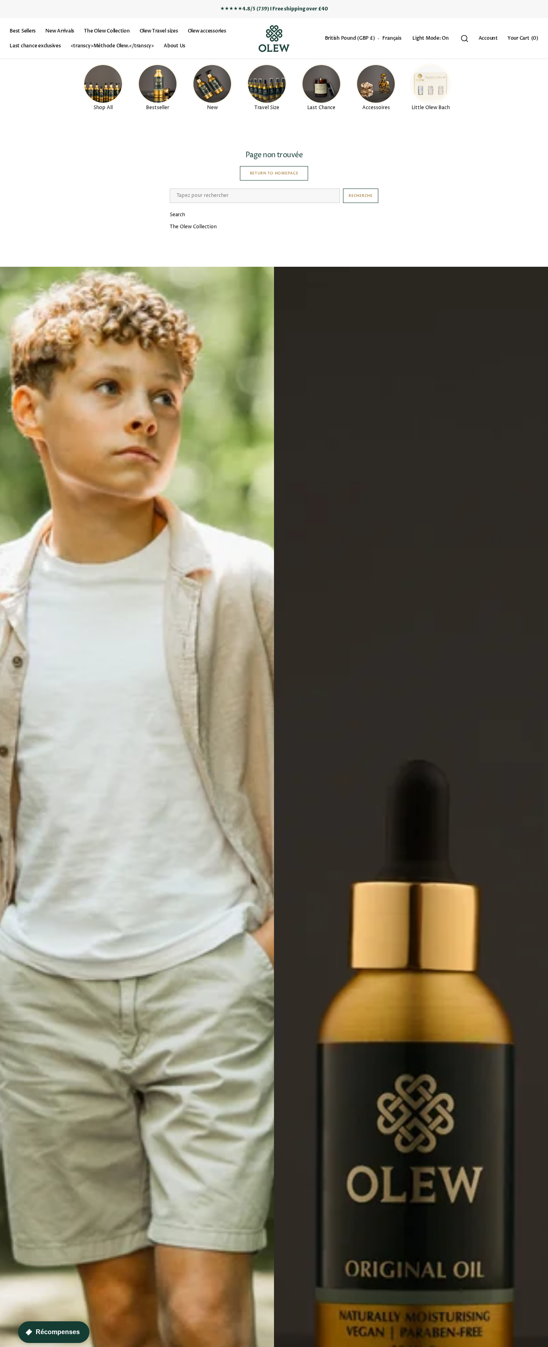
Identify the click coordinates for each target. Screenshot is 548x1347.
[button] (350, 38)
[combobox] (255, 196)
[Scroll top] (538, 1337)
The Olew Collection (193, 227)
